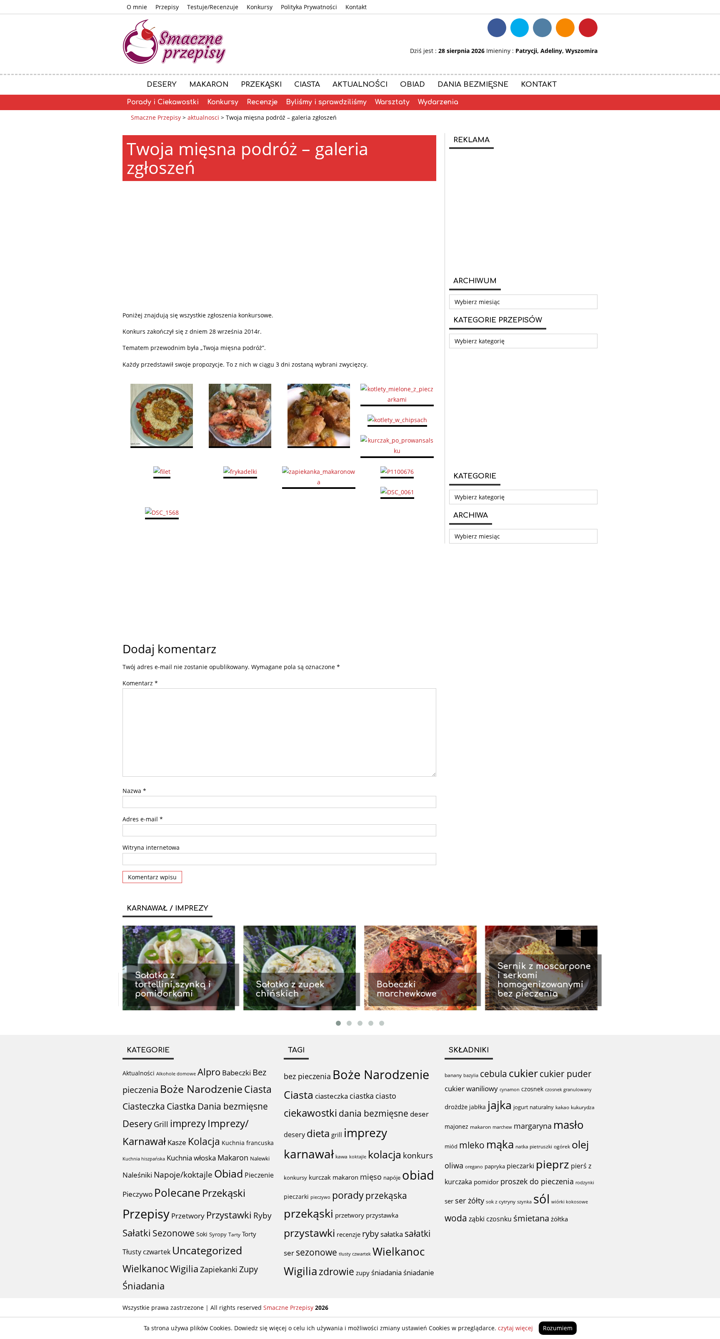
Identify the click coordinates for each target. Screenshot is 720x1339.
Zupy (248, 1269)
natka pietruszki (533, 1146)
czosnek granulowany (568, 1089)
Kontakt (356, 7)
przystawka (382, 1215)
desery (294, 1134)
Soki (202, 1234)
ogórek (562, 1146)
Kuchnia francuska (248, 1143)
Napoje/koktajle (183, 1174)
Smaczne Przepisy (288, 1307)
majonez (456, 1126)
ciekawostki (310, 1113)
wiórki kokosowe (569, 1201)
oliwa (454, 1165)
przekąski (308, 1213)
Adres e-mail (142, 819)
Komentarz (140, 683)
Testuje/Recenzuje (212, 7)
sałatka (391, 1234)
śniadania (386, 1272)
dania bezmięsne (373, 1113)
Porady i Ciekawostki (163, 102)
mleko (472, 1145)
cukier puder (566, 1074)
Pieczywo (137, 1194)
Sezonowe (173, 1233)
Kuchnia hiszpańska (143, 1159)
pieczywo (320, 1197)
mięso (371, 1177)
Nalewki (260, 1158)
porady (348, 1195)
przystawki (309, 1233)
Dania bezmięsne (473, 84)
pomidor (486, 1182)
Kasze (177, 1142)
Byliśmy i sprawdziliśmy (326, 102)
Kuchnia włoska (191, 1158)
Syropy (218, 1234)
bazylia (470, 1075)
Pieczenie (259, 1175)
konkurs (418, 1155)
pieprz (552, 1164)
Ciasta (307, 84)
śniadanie (418, 1272)
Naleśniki (137, 1175)
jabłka (477, 1107)
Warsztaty (392, 102)
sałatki (417, 1233)
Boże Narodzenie (201, 1089)
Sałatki (136, 1232)
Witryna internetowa (151, 847)
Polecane (177, 1192)
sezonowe (316, 1252)
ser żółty (469, 1200)
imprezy (188, 1123)
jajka (500, 1104)
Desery (162, 84)
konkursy (295, 1177)
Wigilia (184, 1268)
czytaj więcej (515, 1328)
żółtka (559, 1219)
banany (453, 1075)
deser (419, 1114)
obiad (418, 1175)
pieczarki (296, 1197)
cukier (523, 1073)
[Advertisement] (279, 245)
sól (541, 1199)
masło (568, 1125)
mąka (500, 1144)
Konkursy (259, 7)
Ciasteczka (143, 1106)
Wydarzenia (438, 102)
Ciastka (181, 1106)
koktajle (357, 1157)
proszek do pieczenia (537, 1181)
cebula (493, 1073)
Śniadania (143, 1286)
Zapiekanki (219, 1269)
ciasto (385, 1096)
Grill (161, 1124)
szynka (524, 1201)
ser (289, 1253)
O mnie (137, 7)
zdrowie (336, 1271)
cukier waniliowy (471, 1088)
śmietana (531, 1218)
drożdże (456, 1106)
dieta (318, 1133)
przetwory (349, 1215)
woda (456, 1218)
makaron (345, 1177)
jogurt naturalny (533, 1107)
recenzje (348, 1234)
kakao (562, 1107)
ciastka (362, 1096)
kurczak (320, 1177)
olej (580, 1144)
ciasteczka (331, 1096)
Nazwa (134, 791)
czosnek (532, 1089)
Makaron (208, 84)
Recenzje (262, 102)
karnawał (309, 1154)
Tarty (234, 1234)
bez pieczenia (307, 1076)
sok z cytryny (500, 1201)
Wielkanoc (145, 1268)
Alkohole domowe (176, 1074)
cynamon (510, 1089)
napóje (391, 1177)
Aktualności (360, 84)
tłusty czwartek (355, 1254)
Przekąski (261, 84)
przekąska (386, 1195)
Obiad (412, 84)
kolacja (384, 1154)
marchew (502, 1127)
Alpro (209, 1072)
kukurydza (583, 1107)
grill (336, 1134)
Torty (249, 1234)
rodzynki (584, 1182)
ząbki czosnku (490, 1218)
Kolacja (204, 1141)
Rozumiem (557, 1328)
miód (451, 1146)
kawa (341, 1156)
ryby (370, 1233)
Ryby (262, 1215)
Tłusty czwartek (146, 1251)
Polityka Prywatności (309, 7)
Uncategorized (207, 1250)
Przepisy (167, 7)
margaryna (533, 1126)
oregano (474, 1166)
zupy (363, 1273)
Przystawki (229, 1215)
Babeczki (236, 1072)
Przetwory (188, 1216)
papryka (495, 1166)
